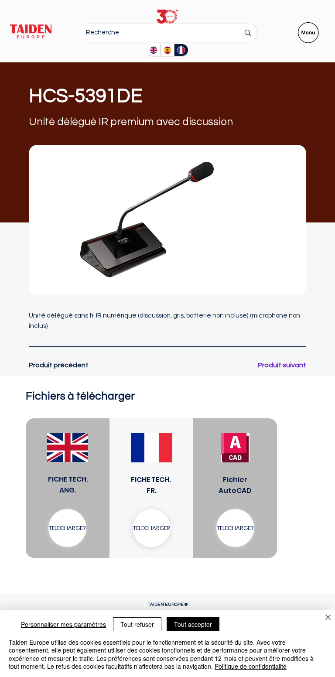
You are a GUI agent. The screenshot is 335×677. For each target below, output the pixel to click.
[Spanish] (167, 50)
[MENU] (309, 32)
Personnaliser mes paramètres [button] (63, 624)
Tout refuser (137, 624)
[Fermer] (328, 618)
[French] (181, 50)
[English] (154, 50)
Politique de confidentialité (251, 666)
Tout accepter (193, 624)
